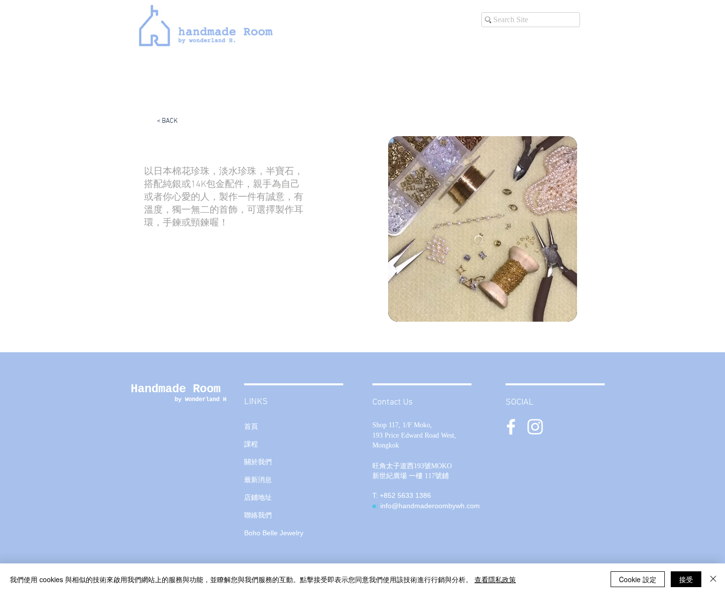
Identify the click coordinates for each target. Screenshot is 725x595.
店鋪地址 (258, 497)
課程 (251, 444)
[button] (482, 229)
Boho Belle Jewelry (273, 533)
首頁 (251, 426)
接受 (686, 579)
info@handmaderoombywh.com (430, 506)
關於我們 (258, 462)
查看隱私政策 (495, 579)
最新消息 (258, 479)
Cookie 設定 (637, 579)
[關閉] (713, 579)
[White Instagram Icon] (535, 426)
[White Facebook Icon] (511, 426)
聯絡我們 (258, 515)
